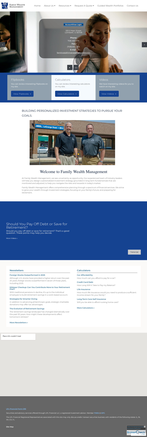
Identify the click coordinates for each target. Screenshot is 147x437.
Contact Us (132, 5)
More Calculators (86, 308)
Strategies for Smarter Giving (23, 299)
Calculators (83, 270)
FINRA (97, 413)
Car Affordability (85, 275)
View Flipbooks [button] (21, 94)
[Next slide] (144, 44)
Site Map (10, 427)
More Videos (11, 238)
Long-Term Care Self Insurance (91, 299)
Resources (64, 5)
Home (37, 5)
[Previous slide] (2, 44)
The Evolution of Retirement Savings (27, 309)
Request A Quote (83, 5)
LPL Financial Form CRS (16, 409)
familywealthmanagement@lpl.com (73, 53)
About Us (49, 5)
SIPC (103, 413)
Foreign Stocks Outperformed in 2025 (27, 275)
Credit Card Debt (85, 282)
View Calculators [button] (66, 94)
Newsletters (16, 270)
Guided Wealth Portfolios (110, 5)
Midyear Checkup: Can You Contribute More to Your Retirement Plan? (40, 288)
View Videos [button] (108, 94)
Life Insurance (83, 289)
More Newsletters (19, 322)
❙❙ (76, 67)
